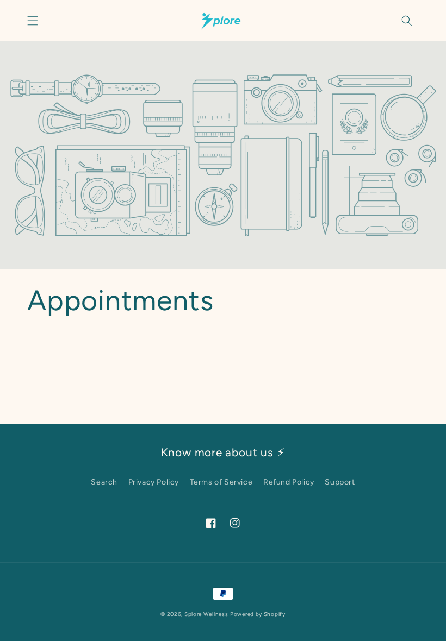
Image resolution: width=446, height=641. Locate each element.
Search (104, 482)
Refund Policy (288, 482)
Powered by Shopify (258, 614)
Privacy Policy (153, 482)
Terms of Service (221, 482)
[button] (33, 21)
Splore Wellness (206, 614)
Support (340, 482)
